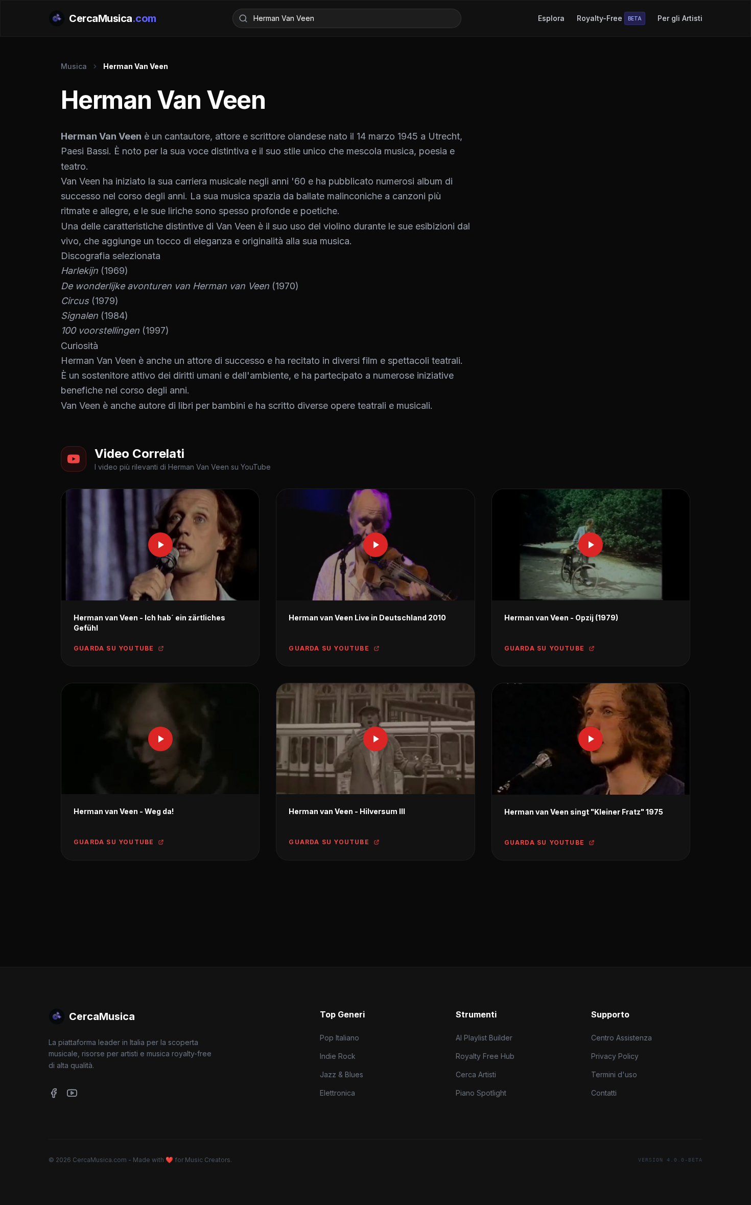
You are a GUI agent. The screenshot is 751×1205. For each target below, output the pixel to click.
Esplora (551, 18)
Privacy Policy (615, 1056)
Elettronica (337, 1092)
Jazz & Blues (341, 1074)
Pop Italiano (339, 1037)
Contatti (604, 1092)
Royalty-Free (609, 18)
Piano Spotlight (481, 1092)
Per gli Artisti (680, 18)
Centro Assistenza (621, 1037)
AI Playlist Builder (484, 1037)
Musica (74, 66)
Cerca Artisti (476, 1074)
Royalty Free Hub (485, 1056)
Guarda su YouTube (114, 648)
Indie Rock (338, 1056)
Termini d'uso (614, 1074)
